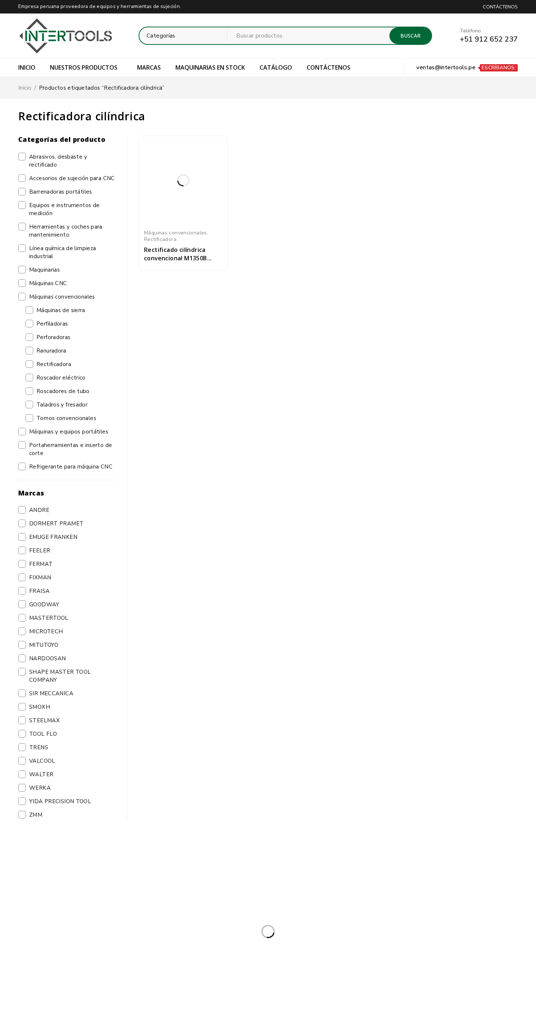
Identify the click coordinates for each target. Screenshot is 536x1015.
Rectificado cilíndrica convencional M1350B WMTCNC (175, 258)
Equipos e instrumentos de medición (64, 209)
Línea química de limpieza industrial (62, 252)
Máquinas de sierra (60, 310)
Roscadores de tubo (63, 391)
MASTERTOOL (49, 618)
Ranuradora (51, 350)
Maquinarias (44, 269)
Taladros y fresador (62, 404)
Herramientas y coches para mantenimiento (65, 230)
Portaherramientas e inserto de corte (70, 449)
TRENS (38, 747)
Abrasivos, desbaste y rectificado (58, 160)
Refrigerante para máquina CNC (70, 466)
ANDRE (39, 510)
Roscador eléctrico (61, 377)
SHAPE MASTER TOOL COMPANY (60, 676)
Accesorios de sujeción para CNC (72, 178)
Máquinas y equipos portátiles (68, 431)
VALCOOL (42, 761)
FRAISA (39, 591)
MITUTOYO (43, 645)
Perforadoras (53, 337)
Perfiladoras (52, 323)
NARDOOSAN (47, 658)
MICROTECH (46, 631)
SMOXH (39, 707)
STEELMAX (44, 720)
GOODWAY (44, 604)
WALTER (41, 774)
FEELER (39, 550)
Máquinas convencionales (62, 296)
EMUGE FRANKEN (53, 537)
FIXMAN (40, 577)
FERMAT (41, 564)
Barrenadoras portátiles (60, 191)
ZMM (35, 814)
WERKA (40, 788)
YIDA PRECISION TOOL (60, 801)
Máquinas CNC (48, 283)
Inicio (24, 88)
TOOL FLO (43, 734)
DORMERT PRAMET (56, 523)
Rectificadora (53, 364)
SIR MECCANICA (51, 693)
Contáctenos (500, 6)
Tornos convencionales (66, 418)
